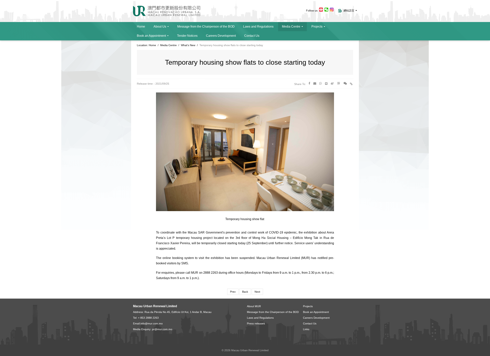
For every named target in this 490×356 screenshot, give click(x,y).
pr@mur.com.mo (162, 329)
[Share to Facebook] (309, 83)
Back (245, 291)
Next (257, 291)
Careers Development (221, 35)
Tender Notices (187, 35)
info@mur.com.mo (151, 323)
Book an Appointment (152, 35)
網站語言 (349, 10)
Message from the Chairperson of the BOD (206, 26)
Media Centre (291, 26)
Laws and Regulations (258, 26)
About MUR (254, 306)
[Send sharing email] (315, 83)
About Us (160, 26)
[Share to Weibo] (332, 83)
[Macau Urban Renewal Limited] (166, 10)
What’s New (188, 45)
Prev (233, 291)
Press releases (256, 323)
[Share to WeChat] (345, 83)
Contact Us (251, 35)
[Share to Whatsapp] (320, 83)
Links (306, 329)
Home (141, 26)
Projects (317, 26)
